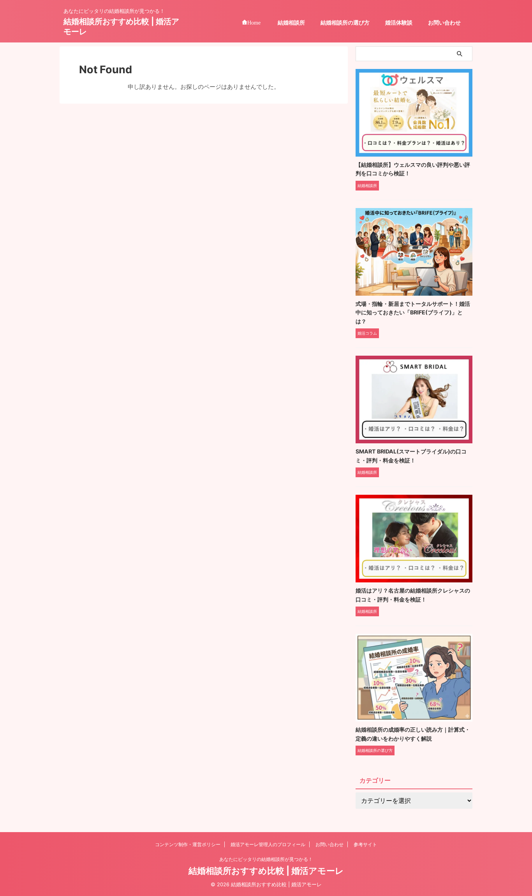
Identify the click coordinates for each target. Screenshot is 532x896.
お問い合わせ (444, 22)
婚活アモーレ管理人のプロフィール (268, 844)
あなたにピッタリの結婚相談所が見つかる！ (266, 859)
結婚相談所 (291, 22)
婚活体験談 (398, 22)
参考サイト (365, 844)
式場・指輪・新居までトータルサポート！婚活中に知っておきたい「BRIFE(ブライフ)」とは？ (413, 312)
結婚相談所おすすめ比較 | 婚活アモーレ (266, 871)
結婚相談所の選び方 (345, 22)
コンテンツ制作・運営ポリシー (187, 844)
